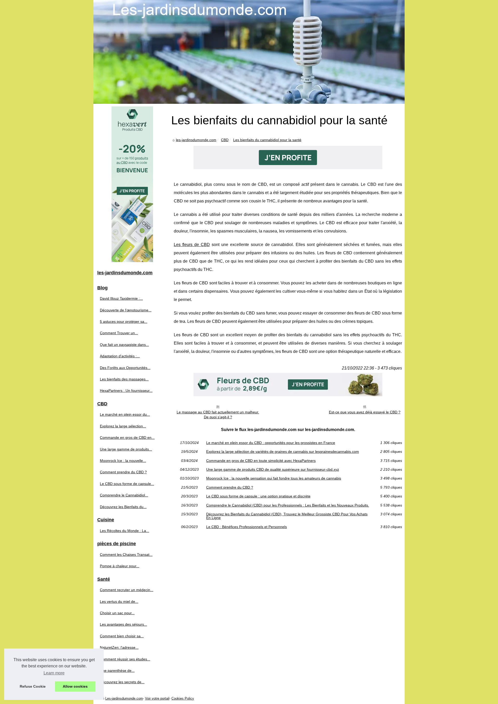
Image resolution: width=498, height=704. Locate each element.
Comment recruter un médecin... (126, 590)
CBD (225, 140)
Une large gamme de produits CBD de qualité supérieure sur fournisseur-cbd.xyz (272, 469)
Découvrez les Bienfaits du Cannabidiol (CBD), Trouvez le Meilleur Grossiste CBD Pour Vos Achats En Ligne (287, 516)
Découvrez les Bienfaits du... (123, 507)
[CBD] (287, 168)
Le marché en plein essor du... (125, 414)
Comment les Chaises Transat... (126, 554)
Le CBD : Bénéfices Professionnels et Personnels (246, 527)
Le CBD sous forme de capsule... (127, 484)
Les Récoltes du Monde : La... (124, 531)
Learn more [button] (54, 673)
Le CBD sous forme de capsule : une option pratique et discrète (258, 496)
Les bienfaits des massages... (124, 379)
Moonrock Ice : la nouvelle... (123, 461)
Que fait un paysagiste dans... (124, 345)
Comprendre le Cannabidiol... (124, 495)
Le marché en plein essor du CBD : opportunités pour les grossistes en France (270, 443)
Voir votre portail (157, 698)
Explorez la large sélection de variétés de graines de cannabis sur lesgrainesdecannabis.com (282, 451)
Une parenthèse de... (117, 670)
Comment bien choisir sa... (122, 636)
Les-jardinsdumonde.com (124, 698)
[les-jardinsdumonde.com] (249, 52)
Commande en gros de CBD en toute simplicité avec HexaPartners (261, 460)
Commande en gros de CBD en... (127, 437)
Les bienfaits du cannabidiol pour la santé (267, 140)
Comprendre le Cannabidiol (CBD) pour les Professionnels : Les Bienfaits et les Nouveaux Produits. (287, 505)
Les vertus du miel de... (119, 601)
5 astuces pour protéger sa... (123, 321)
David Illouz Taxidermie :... (121, 298)
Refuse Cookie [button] (33, 686)
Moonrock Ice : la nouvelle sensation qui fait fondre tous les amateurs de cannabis (273, 478)
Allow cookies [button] (75, 686)
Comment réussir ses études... (125, 659)
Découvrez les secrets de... (122, 682)
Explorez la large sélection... (123, 426)
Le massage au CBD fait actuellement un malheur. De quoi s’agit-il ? (218, 414)
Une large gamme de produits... (126, 449)
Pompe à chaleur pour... (119, 566)
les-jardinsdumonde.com (196, 140)
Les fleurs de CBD (192, 244)
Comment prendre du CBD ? (229, 487)
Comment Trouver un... (119, 333)
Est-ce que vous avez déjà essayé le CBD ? (364, 412)
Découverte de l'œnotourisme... (125, 310)
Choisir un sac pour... (117, 613)
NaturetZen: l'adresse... (119, 647)
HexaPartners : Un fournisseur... (126, 390)
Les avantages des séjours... (123, 624)
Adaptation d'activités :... (120, 356)
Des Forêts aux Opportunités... (125, 368)
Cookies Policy (182, 698)
